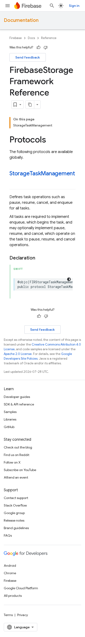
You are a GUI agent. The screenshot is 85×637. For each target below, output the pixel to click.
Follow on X (12, 462)
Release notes (14, 520)
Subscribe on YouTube (20, 470)
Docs (31, 38)
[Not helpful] (45, 47)
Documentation (21, 20)
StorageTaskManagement (42, 173)
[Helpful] (38, 47)
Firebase (15, 38)
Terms (8, 615)
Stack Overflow (15, 505)
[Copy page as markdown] (30, 105)
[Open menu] (7, 5)
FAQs (8, 535)
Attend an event (16, 477)
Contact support (16, 498)
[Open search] (52, 5)
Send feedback (27, 57)
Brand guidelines (16, 528)
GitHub (9, 427)
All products (13, 596)
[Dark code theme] (69, 279)
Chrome (10, 573)
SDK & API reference (19, 404)
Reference (48, 38)
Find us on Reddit (16, 455)
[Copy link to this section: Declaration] (40, 258)
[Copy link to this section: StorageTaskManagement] (14, 181)
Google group (14, 513)
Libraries (10, 419)
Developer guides (17, 397)
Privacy (22, 615)
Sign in (74, 6)
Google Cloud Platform (21, 588)
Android (10, 565)
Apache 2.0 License (18, 354)
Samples (10, 412)
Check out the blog (18, 447)
